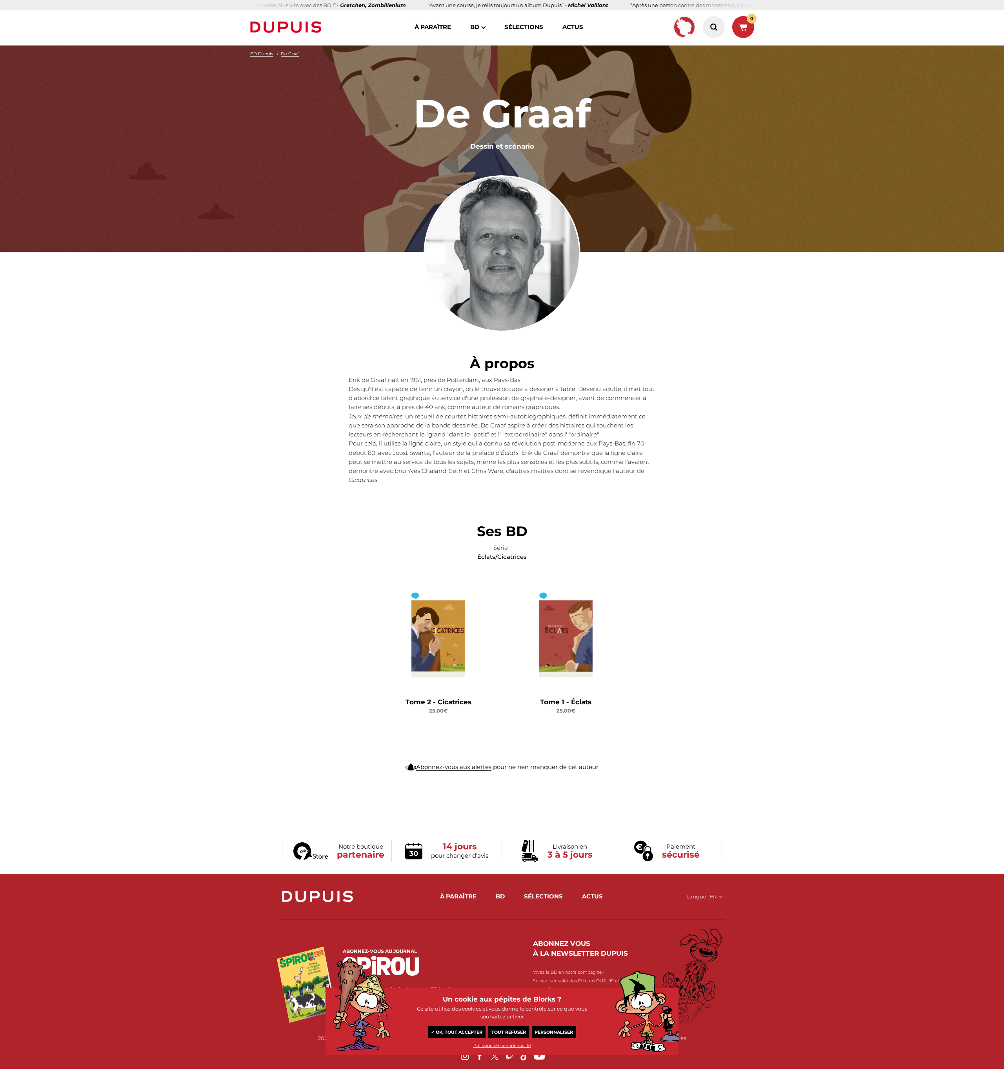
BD (474, 27)
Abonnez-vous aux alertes (453, 767)
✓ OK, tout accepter (456, 1032)
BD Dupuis (261, 53)
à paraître (433, 27)
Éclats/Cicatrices (502, 556)
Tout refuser (508, 1032)
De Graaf (290, 53)
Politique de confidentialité (502, 1045)
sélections (523, 27)
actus (572, 27)
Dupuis (287, 27)
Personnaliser (554, 1032)
